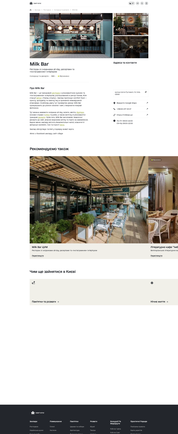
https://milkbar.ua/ (125, 115)
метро (39, 98)
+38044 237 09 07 (124, 109)
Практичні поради (138, 421)
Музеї (92, 426)
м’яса (47, 115)
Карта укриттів (136, 430)
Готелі (52, 426)
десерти (41, 117)
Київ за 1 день (115, 429)
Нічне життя (158, 301)
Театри (92, 430)
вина (62, 125)
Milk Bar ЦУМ (40, 247)
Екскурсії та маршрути (115, 422)
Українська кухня (36, 430)
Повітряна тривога (137, 426)
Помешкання (56, 421)
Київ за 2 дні (115, 432)
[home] (31, 10)
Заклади (37, 10)
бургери (80, 112)
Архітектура (74, 430)
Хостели (53, 430)
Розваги (93, 421)
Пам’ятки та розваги (44, 301)
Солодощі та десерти (61, 10)
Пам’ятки (74, 421)
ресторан (56, 93)
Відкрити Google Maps (127, 103)
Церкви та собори (77, 426)
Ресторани (47, 10)
